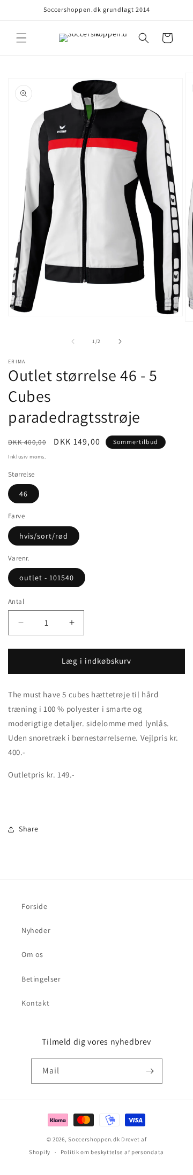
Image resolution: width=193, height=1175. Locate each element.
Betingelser (41, 979)
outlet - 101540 (46, 577)
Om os (32, 954)
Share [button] (29, 829)
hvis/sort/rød (43, 536)
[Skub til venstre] (73, 341)
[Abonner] (150, 1071)
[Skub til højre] (120, 341)
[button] (21, 38)
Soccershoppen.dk (94, 1139)
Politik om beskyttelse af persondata (112, 1152)
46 (23, 494)
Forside (34, 906)
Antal (16, 601)
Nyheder (35, 930)
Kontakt (35, 1003)
